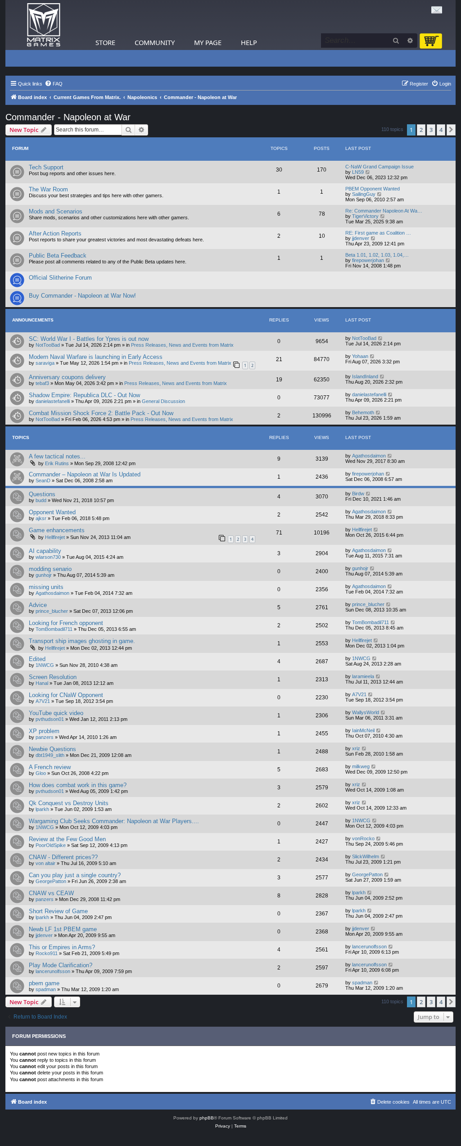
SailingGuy (363, 194)
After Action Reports (55, 233)
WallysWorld (365, 712)
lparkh (42, 809)
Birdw (358, 493)
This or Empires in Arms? (62, 947)
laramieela (363, 676)
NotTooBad (48, 345)
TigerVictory (365, 216)
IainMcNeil (363, 730)
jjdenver (360, 238)
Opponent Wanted (52, 512)
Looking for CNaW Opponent (66, 695)
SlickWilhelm (365, 856)
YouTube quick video (56, 713)
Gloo (41, 773)
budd (41, 500)
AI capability (45, 551)
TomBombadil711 (54, 629)
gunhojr (44, 575)
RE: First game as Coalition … (378, 233)
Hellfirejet (55, 537)
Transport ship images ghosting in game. (82, 641)
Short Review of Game (58, 911)
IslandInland (365, 376)
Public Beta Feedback (57, 255)
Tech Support (46, 167)
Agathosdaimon (369, 455)
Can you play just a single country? (75, 875)
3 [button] (431, 130)
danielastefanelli (53, 401)
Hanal (42, 683)
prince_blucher (52, 611)
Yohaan (360, 356)
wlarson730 (48, 557)
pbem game (44, 983)
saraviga (45, 363)
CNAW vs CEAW (51, 893)
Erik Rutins (57, 463)
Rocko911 (47, 953)
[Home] (43, 25)
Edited (37, 659)
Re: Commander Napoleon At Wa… (383, 210)
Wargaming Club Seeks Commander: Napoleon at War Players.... (114, 821)
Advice (38, 605)
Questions (42, 494)
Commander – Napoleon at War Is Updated (84, 474)
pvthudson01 (50, 719)
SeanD (43, 480)
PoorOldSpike (51, 845)
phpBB (206, 1117)
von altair (45, 863)
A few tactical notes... (57, 456)
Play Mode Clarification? (60, 965)
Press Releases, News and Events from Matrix (182, 345)
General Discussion (163, 401)
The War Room (48, 189)
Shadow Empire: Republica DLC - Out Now (84, 395)
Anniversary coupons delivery (67, 377)
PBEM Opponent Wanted (372, 188)
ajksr (41, 518)
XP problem (44, 731)
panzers (45, 737)
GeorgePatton (51, 881)
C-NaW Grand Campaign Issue (379, 166)
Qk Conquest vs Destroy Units (68, 803)
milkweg (361, 766)
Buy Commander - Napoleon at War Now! (82, 295)
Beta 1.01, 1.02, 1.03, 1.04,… (377, 255)
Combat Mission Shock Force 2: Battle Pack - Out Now (101, 413)
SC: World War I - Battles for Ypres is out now (89, 338)
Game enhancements (57, 530)
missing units (46, 587)
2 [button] (421, 130)
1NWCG (45, 665)
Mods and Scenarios (55, 211)
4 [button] (441, 130)
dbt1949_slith (50, 755)
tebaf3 (42, 383)
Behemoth (363, 412)
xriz (356, 748)
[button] (451, 129)
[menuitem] (54, 83)
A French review (50, 767)
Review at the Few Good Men (67, 839)
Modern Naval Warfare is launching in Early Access (96, 356)
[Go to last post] (381, 338)
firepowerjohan (368, 260)
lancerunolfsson (369, 946)
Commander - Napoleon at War (68, 117)
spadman (46, 989)
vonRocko (363, 838)
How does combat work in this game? (78, 785)
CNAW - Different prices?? (63, 857)
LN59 (358, 172)
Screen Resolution (53, 677)
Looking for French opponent (66, 623)
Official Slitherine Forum (60, 277)
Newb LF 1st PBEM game (63, 929)
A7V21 (43, 701)
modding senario (50, 569)
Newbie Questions (52, 749)
